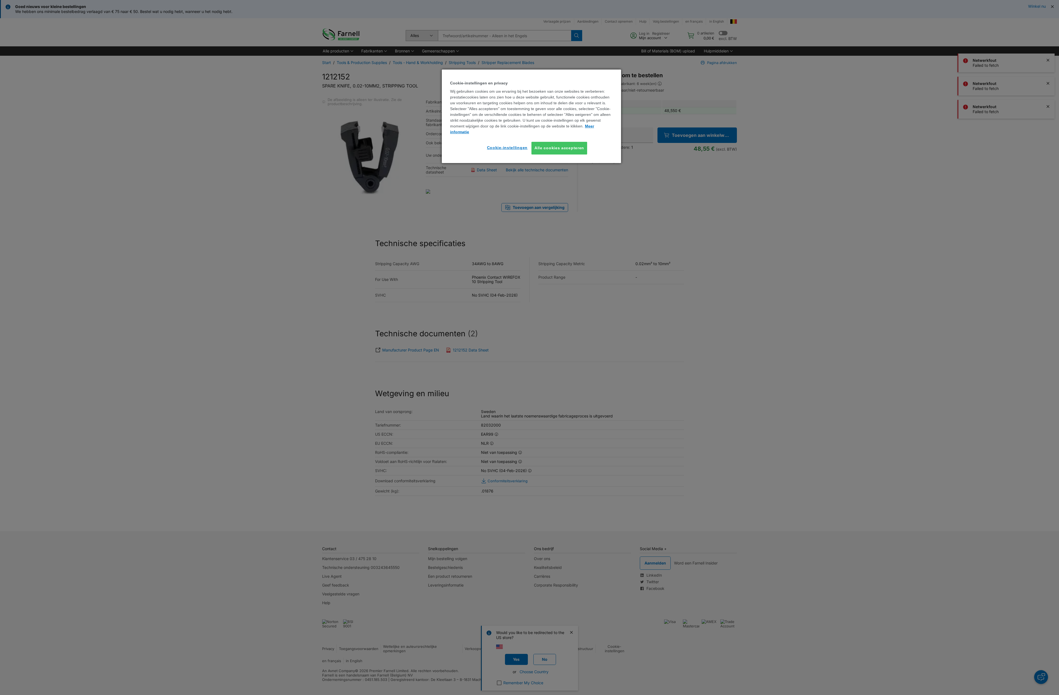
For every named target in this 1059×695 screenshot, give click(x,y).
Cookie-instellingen (507, 147)
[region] (531, 116)
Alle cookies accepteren (559, 148)
